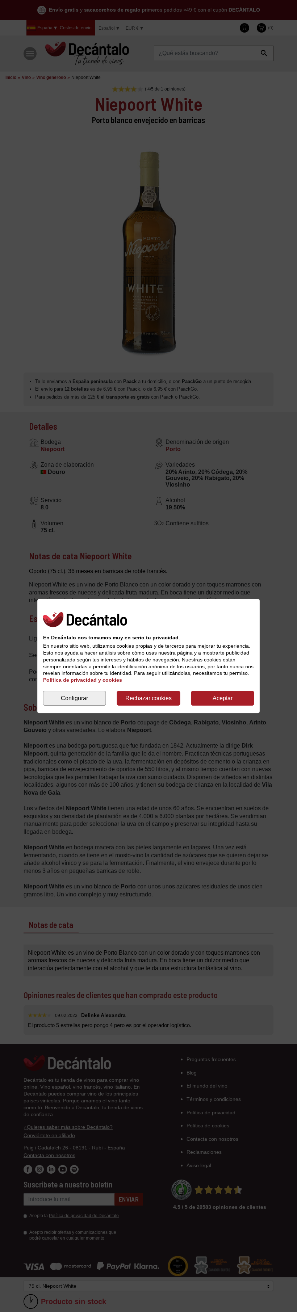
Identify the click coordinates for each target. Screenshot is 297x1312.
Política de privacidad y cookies (82, 680)
